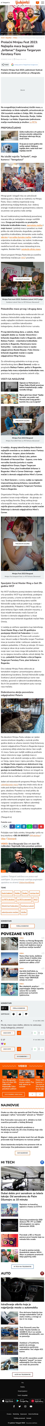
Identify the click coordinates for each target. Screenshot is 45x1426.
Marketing (16, 1414)
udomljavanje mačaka (10, 912)
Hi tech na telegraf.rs (22, 1267)
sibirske (4, 237)
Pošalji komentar (22, 926)
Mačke (17, 893)
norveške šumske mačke (20, 237)
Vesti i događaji (6, 38)
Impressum (23, 1414)
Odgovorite (8, 1033)
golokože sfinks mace (30, 249)
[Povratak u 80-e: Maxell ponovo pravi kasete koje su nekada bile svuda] (9, 1240)
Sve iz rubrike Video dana (13, 1094)
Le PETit (33, 122)
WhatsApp (35, 835)
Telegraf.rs (6, 2)
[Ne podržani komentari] (26, 1014)
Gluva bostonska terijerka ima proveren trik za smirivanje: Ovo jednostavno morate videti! (21, 1145)
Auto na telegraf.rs (22, 1374)
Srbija (15, 38)
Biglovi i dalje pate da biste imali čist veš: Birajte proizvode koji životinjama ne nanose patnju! (22, 1138)
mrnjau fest (34, 893)
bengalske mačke (34, 225)
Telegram (11, 838)
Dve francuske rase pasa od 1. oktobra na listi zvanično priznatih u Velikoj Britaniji (21, 1121)
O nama (9, 1414)
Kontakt (28, 1418)
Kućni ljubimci (7, 893)
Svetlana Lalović (27, 906)
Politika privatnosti (19, 1418)
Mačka (24, 893)
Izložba (23, 912)
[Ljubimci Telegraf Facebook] (14, 1406)
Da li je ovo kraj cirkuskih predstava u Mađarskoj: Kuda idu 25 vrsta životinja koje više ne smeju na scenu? (22, 1130)
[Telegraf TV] (31, 1406)
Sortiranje (5, 1014)
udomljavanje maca (9, 784)
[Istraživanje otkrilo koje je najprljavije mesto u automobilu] (22, 1289)
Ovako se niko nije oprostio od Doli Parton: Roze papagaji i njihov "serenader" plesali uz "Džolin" (22, 1113)
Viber (3, 838)
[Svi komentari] (14, 1014)
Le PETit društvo (8, 899)
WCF (23, 257)
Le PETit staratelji (24, 899)
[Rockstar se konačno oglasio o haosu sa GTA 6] (9, 1210)
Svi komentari (22, 1056)
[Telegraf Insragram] (25, 1406)
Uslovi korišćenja (26, 882)
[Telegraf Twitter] (20, 1406)
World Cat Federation (10, 906)
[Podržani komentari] (20, 1014)
